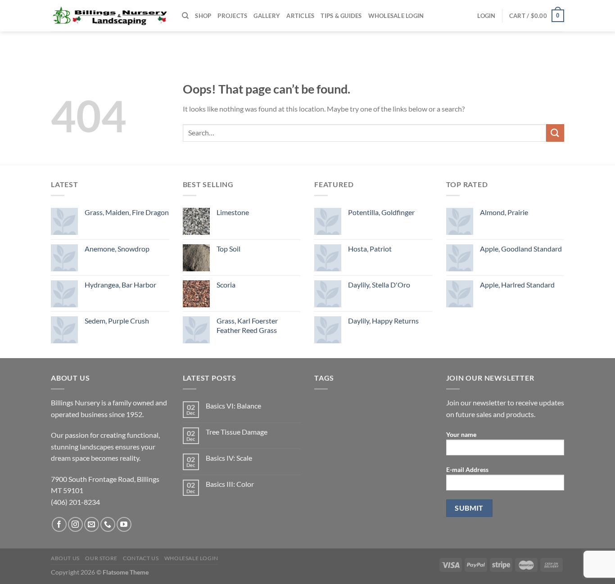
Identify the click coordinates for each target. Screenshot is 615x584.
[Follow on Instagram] (75, 524)
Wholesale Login (396, 15)
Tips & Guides (341, 15)
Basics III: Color (230, 484)
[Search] (185, 15)
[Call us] (107, 524)
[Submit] (555, 133)
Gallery (266, 15)
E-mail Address (467, 469)
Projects (232, 15)
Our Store (101, 558)
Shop (203, 15)
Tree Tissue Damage (236, 431)
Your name (461, 434)
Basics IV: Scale (229, 458)
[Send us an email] (91, 524)
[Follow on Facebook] (59, 524)
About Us (65, 558)
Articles (300, 15)
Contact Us (140, 558)
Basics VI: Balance (233, 405)
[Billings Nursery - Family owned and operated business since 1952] (109, 15)
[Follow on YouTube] (124, 524)
